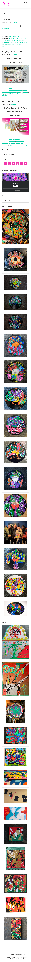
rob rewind (19, 145)
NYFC (22, 143)
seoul (24, 94)
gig (21, 92)
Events (10, 36)
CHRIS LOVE (12, 141)
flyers (22, 38)
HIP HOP (15, 40)
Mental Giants (12, 42)
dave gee (18, 90)
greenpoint (10, 40)
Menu (27, 2)
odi (22, 94)
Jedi (19, 40)
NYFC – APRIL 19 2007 (12, 101)
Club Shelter (12, 90)
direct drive (12, 92)
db (21, 90)
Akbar (10, 38)
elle (23, 141)
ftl (6, 40)
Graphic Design (16, 36)
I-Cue (24, 92)
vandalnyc (24, 145)
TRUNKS (4, 96)
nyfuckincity (5, 145)
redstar (9, 44)
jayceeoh (13, 143)
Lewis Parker (5, 42)
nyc (19, 143)
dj (15, 92)
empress (4, 143)
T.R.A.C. (13, 44)
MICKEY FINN (9, 94)
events (18, 92)
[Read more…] (6, 28)
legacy (3, 94)
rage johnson (12, 145)
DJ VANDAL (19, 141)
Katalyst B (23, 40)
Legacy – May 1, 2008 (12, 51)
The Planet (7, 19)
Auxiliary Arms (16, 38)
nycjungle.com (17, 94)
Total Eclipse (19, 44)
